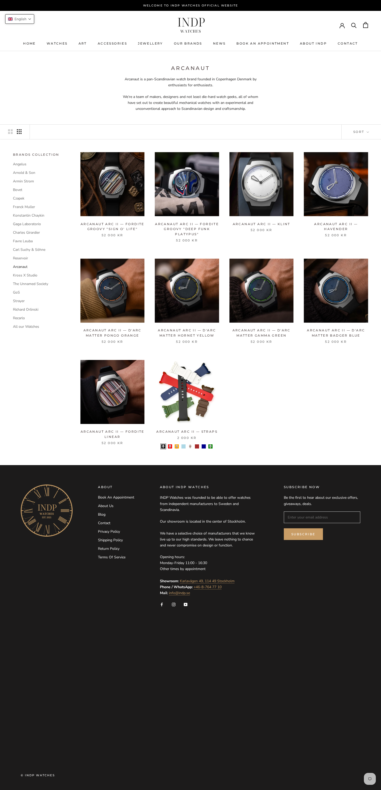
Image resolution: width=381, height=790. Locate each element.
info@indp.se (179, 592)
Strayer (19, 300)
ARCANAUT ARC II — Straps (186, 431)
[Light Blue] (183, 446)
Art (83, 43)
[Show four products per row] (19, 131)
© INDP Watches (38, 775)
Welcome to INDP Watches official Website (190, 5)
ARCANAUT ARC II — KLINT (261, 224)
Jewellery (150, 43)
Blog (101, 514)
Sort (359, 132)
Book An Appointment (262, 43)
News (219, 43)
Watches (57, 43)
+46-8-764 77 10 (208, 587)
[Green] (210, 446)
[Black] (163, 446)
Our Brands (188, 43)
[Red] (170, 446)
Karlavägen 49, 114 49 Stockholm (207, 581)
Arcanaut (20, 266)
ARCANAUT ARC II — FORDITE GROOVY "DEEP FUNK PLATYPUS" (187, 229)
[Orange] (177, 446)
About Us (106, 505)
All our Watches (26, 326)
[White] (190, 446)
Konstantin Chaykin (28, 215)
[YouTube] (185, 604)
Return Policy (108, 548)
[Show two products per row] (10, 131)
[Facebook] (162, 604)
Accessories (112, 43)
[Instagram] (173, 604)
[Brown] (197, 446)
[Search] (354, 25)
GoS (16, 292)
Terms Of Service (111, 557)
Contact (348, 43)
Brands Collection (36, 154)
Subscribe (303, 534)
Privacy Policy (109, 531)
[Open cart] (365, 25)
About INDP (313, 43)
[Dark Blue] (204, 446)
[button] (19, 19)
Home (29, 43)
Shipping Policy (110, 540)
